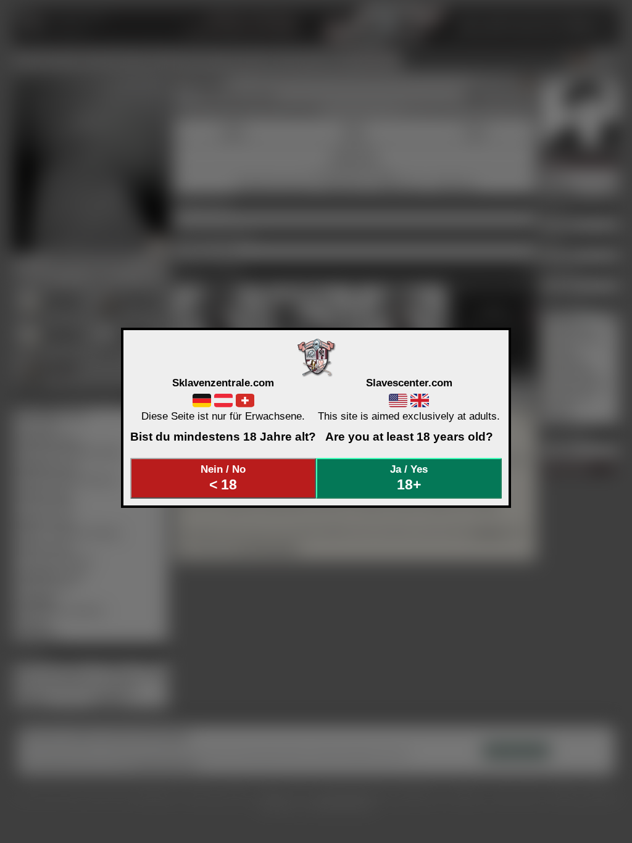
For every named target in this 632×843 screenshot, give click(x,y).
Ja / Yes (409, 477)
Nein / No (223, 477)
